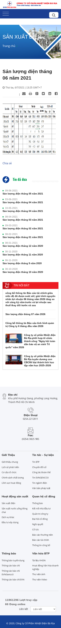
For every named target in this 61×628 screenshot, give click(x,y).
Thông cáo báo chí (11, 565)
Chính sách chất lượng (13, 477)
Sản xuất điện (8, 503)
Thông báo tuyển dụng (13, 560)
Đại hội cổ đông (40, 518)
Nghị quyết (37, 524)
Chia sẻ (7, 163)
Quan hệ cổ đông (43, 496)
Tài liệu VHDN (39, 560)
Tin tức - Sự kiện (43, 455)
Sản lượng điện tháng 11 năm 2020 (23, 254)
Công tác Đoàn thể (41, 472)
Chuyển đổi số (39, 467)
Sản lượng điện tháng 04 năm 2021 (23, 202)
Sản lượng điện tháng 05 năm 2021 (23, 193)
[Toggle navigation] (6, 13)
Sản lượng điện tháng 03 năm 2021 (23, 219)
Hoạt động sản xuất (15, 496)
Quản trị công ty (40, 513)
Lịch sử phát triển (10, 467)
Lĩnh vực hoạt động (11, 482)
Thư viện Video (39, 579)
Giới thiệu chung (10, 461)
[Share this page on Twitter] (43, 93)
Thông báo (37, 503)
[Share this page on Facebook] (56, 93)
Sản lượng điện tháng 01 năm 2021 (23, 237)
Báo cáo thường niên (42, 534)
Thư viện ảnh (38, 574)
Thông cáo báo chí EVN (13, 579)
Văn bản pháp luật (41, 488)
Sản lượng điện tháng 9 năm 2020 (22, 263)
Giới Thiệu (8, 455)
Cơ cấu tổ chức (9, 472)
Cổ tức (35, 529)
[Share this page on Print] (30, 93)
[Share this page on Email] (24, 93)
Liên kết (23, 609)
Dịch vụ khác (8, 517)
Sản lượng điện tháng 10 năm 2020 (23, 272)
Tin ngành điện (39, 482)
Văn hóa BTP (41, 553)
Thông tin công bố (41, 545)
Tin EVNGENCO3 (40, 477)
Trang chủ (9, 46)
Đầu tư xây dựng (10, 522)
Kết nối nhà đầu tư (41, 508)
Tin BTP (35, 461)
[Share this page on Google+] (36, 93)
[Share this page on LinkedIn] (49, 93)
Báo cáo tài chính (40, 539)
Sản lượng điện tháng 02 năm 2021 (23, 228)
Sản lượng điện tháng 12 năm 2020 (23, 246)
